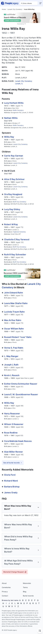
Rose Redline (11, 432)
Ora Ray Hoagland (13, 194)
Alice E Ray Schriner (14, 179)
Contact (5, 596)
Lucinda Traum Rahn (14, 312)
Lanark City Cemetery (15, 9)
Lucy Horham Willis (14, 103)
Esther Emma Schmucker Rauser (20, 384)
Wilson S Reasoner (13, 424)
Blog (24, 592)
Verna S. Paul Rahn (13, 348)
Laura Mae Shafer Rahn (16, 303)
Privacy (5, 592)
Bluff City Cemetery (19, 202)
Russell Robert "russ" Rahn (18, 337)
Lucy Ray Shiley (12, 209)
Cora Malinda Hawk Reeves (18, 441)
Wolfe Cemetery (18, 110)
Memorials (27, 583)
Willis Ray (9, 137)
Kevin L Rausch (11, 375)
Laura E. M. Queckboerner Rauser (21, 394)
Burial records (28, 596)
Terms (25, 587)
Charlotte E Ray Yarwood (16, 239)
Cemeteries (6, 587)
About (4, 583)
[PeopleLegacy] (10, 3)
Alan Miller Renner (13, 452)
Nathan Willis (11, 118)
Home (4, 9)
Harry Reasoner (12, 413)
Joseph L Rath (11, 364)
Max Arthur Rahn (12, 320)
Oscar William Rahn (14, 328)
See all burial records (11, 463)
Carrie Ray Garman (13, 156)
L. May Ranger (11, 356)
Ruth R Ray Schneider (15, 254)
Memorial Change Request (13, 572)
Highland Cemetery (19, 232)
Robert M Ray (11, 224)
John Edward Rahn (13, 292)
